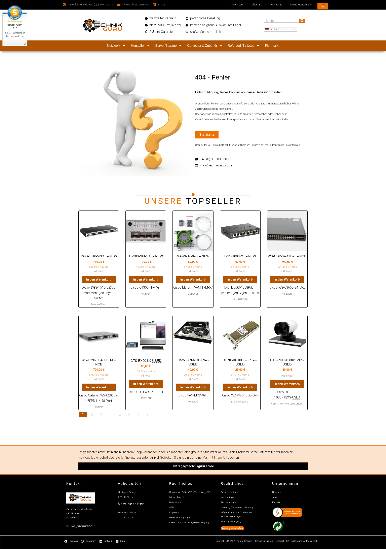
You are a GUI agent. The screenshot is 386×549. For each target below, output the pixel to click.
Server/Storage (166, 45)
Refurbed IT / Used (241, 45)
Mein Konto (276, 4)
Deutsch (274, 28)
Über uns (257, 4)
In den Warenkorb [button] (99, 279)
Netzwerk (113, 45)
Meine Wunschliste (300, 4)
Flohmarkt (272, 45)
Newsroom (237, 4)
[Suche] (302, 21)
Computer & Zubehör (202, 45)
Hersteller (138, 45)
